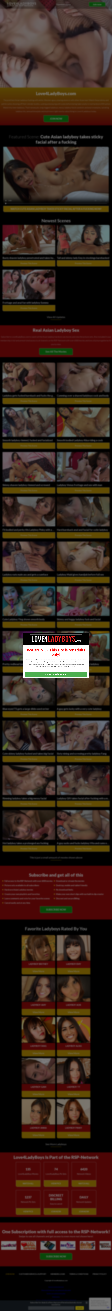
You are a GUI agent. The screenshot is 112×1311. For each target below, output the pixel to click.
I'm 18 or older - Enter (56, 674)
